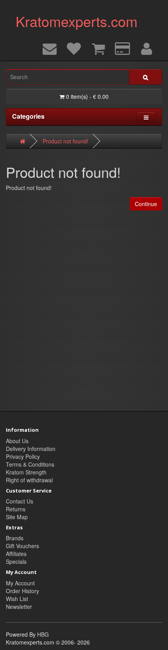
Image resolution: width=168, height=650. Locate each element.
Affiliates (16, 554)
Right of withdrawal (29, 480)
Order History (22, 591)
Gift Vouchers (22, 546)
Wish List (17, 599)
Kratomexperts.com (77, 21)
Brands (14, 538)
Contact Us (19, 501)
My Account (20, 583)
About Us (17, 441)
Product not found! (65, 141)
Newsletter (19, 606)
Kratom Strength (26, 472)
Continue (146, 204)
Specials (16, 561)
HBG (43, 634)
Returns (15, 509)
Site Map (17, 517)
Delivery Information (30, 449)
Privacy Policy (23, 456)
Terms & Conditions (30, 464)
